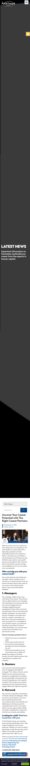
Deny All (14, 764)
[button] (28, 34)
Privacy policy (4, 763)
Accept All (25, 764)
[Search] (23, 510)
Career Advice (9, 527)
